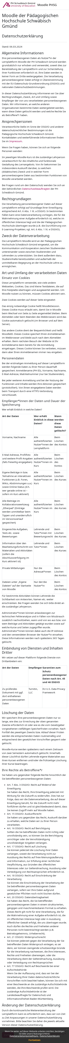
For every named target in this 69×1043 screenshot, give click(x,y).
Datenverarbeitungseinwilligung (24, 1036)
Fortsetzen (34, 1040)
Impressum (15, 141)
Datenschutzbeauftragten (36, 188)
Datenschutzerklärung (50, 1036)
